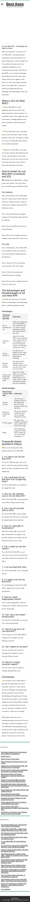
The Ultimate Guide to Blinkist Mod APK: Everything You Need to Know (13, 866)
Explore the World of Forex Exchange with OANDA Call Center (14, 803)
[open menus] (2, 4)
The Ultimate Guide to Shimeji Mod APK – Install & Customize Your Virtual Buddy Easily (14, 855)
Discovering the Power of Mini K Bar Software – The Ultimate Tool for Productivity (13, 884)
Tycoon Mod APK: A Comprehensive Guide (13, 842)
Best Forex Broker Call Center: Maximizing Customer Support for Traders (12, 775)
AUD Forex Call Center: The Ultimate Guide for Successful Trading (14, 813)
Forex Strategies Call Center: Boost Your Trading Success (15, 790)
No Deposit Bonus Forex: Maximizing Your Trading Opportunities (14, 753)
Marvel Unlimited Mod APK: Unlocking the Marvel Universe (14, 850)
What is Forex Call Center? (10, 759)
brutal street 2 (5, 756)
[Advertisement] (15, 24)
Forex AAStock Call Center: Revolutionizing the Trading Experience (14, 794)
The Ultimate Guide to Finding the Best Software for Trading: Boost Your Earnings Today (14, 861)
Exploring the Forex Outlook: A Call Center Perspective (13, 798)
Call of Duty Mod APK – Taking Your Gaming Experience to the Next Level (14, 829)
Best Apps (15, 4)
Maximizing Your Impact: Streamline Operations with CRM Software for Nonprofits (13, 870)
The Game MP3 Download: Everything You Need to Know (14, 838)
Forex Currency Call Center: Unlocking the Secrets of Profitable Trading (14, 770)
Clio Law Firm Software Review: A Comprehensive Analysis (13, 876)
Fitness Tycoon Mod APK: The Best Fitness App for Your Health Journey (13, 780)
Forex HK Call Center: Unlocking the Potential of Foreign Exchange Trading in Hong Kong (15, 785)
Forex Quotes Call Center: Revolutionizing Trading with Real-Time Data (15, 807)
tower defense (5, 889)
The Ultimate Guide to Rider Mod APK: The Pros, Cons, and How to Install (14, 846)
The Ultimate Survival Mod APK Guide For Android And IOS (14, 833)
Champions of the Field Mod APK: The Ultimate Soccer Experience (14, 766)
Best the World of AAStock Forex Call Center (14, 762)
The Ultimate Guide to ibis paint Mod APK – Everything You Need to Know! (14, 880)
